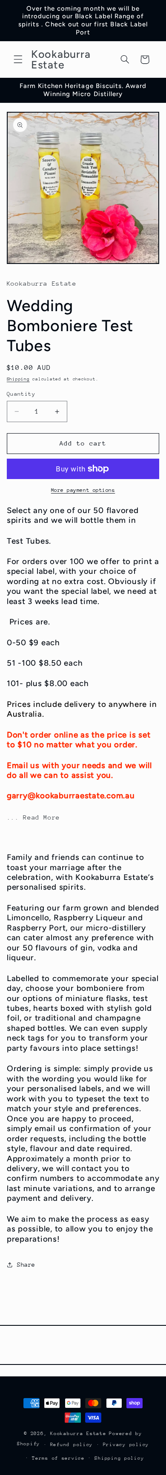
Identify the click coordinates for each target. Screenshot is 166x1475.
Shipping (18, 379)
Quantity (21, 394)
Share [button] (26, 1264)
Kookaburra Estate (78, 1433)
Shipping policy (119, 1458)
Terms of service (58, 1458)
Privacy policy (126, 1444)
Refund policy (71, 1444)
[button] (18, 59)
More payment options (83, 490)
